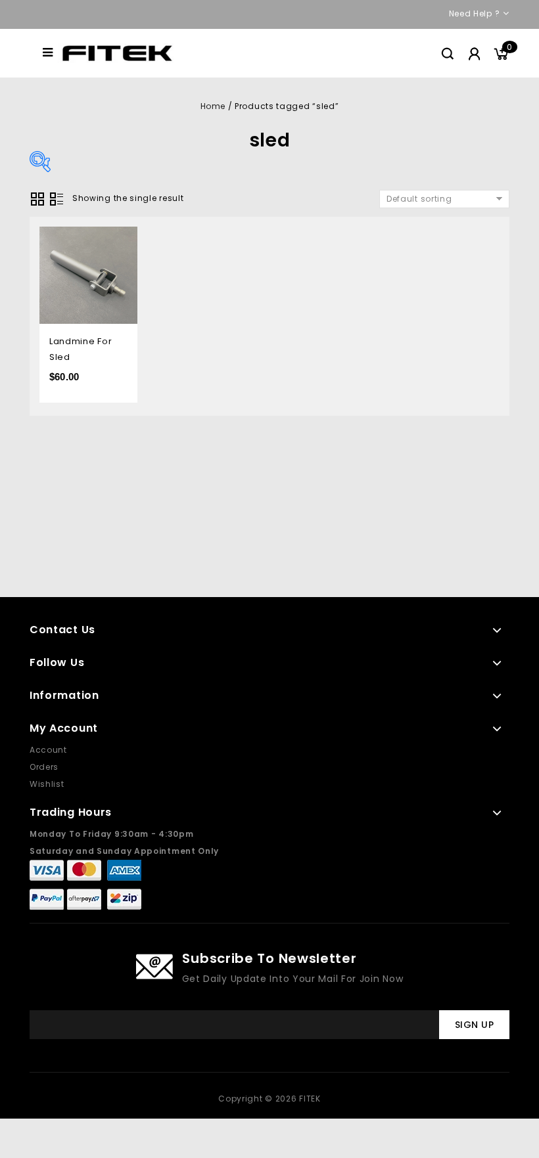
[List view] (56, 199)
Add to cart (117, 238)
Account (48, 749)
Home (212, 106)
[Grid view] (37, 199)
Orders (44, 766)
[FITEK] (117, 52)
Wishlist (47, 784)
